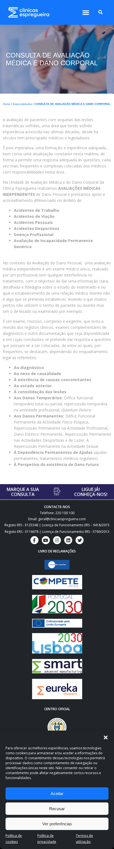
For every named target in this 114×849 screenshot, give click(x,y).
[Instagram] (57, 540)
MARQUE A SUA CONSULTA (23, 491)
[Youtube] (46, 540)
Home (6, 103)
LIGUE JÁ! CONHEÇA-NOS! (90, 491)
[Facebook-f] (34, 540)
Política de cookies (14, 838)
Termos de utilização (84, 838)
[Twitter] (80, 540)
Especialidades (22, 103)
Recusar (57, 808)
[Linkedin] (68, 540)
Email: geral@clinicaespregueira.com (57, 519)
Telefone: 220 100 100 (57, 513)
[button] (105, 737)
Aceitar (57, 793)
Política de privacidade (46, 838)
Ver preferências (57, 823)
